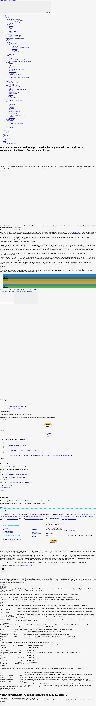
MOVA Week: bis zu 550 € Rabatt (17, 445)
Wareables (11, 84)
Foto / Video (9, 34)
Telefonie (11, 95)
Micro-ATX (12, 27)
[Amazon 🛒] (14, 373)
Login (4, 461)
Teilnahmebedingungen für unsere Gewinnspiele (14, 408)
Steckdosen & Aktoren (17, 53)
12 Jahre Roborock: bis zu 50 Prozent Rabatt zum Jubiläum (23, 450)
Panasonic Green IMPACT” (76, 232)
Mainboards (9, 78)
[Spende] (14, 316)
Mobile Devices (10, 81)
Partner (4, 137)
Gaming (71, 516)
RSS (33, 535)
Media (92, 516)
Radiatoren (11, 68)
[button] (6, 274)
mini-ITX (11, 26)
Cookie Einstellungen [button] (16, 565)
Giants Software (82, 516)
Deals (4, 141)
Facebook (34, 529)
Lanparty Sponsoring (11, 143)
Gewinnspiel (75, 516)
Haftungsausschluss (8, 531)
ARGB (19, 514)
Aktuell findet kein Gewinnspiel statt (18, 406)
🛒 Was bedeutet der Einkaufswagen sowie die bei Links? (13, 538)
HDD (10, 58)
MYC (1, 519)
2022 (1, 514)
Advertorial (8, 138)
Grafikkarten (9, 40)
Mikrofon (11, 116)
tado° (1, 166)
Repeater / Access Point (14, 92)
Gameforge (67, 516)
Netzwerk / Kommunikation (12, 85)
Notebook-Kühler (13, 76)
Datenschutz (6, 530)
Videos (4, 134)
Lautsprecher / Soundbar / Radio (16, 115)
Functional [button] (2, 665)
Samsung (38, 519)
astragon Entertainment (42, 514)
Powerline (11, 91)
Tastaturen (11, 23)
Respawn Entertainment (14, 519)
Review (8, 472)
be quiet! (2, 516)
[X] (14, 362)
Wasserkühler (12, 70)
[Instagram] (14, 350)
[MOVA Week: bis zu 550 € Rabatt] (6, 445)
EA (43, 516)
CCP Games (14, 516)
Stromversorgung (10, 120)
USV (10, 124)
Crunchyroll (26, 516)
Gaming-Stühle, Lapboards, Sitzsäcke (15, 38)
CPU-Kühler (12, 66)
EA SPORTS (48, 516)
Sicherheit (14, 50)
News (4, 15)
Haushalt (8, 42)
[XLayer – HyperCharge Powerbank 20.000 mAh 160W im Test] (16, 482)
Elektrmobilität (9, 32)
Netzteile (11, 122)
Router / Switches (13, 93)
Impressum (6, 528)
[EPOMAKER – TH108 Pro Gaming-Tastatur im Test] (13, 474)
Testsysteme (9, 131)
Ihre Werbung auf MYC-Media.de (12, 535)
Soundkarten (12, 118)
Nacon (5, 519)
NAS (10, 88)
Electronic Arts (58, 516)
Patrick (54, 164)
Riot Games (31, 519)
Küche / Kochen (13, 43)
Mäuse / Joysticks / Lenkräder (16, 20)
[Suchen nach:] (7, 303)
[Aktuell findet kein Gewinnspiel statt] (6, 406)
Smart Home (12, 45)
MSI (94, 516)
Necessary (4, 586)
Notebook (8, 96)
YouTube (34, 531)
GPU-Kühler (12, 73)
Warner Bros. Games (72, 519)
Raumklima (14, 49)
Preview (5, 130)
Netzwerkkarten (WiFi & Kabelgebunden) (19, 89)
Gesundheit (8, 39)
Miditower (11, 28)
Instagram (34, 532)
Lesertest (8, 128)
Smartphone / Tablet (14, 82)
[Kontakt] (14, 397)
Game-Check (6, 135)
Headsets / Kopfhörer (14, 114)
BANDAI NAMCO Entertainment (63, 514)
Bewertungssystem (10, 132)
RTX (35, 519)
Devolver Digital (33, 516)
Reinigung (11, 54)
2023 (4, 514)
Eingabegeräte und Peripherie (13, 19)
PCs (7, 101)
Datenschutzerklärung (27, 565)
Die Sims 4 (39, 516)
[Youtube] (14, 339)
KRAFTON (88, 516)
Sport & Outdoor (10, 126)
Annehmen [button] (3, 565)
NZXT (8, 519)
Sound (7, 112)
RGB (27, 519)
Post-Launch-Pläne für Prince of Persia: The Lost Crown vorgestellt (16, 291)
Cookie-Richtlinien (8, 532)
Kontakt (5, 142)
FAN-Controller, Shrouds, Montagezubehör (19, 77)
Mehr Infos (3, 507)
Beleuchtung (15, 46)
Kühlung (8, 62)
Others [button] (1, 639)
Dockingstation (12, 97)
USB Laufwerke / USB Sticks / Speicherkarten (20, 61)
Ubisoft (59, 519)
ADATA (6, 514)
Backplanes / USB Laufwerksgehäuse (18, 59)
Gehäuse (8, 24)
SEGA (41, 519)
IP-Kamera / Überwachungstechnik (17, 36)
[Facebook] (14, 327)
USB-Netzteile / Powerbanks (16, 123)
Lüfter (10, 65)
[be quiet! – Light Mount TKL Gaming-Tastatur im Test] (13, 467)
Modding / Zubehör (13, 31)
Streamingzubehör (10, 119)
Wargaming (65, 519)
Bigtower (11, 30)
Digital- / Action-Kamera (15, 35)
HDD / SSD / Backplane (12, 55)
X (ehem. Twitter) (36, 533)
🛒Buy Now (3, 472)
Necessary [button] (2, 584)
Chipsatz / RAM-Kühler (14, 74)
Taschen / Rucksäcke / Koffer (16, 100)
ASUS (51, 514)
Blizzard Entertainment (8, 516)
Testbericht (52, 518)
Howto (4, 139)
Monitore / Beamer (10, 80)
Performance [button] (3, 591)
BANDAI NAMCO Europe (80, 514)
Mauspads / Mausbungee (15, 22)
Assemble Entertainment (27, 514)
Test (45, 518)
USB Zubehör (9, 127)
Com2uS (21, 516)
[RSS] (14, 385)
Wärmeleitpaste (12, 72)
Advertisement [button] (3, 622)
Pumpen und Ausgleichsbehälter (16, 69)
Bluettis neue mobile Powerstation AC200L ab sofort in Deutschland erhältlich (18, 289)
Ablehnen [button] (8, 565)
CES (18, 516)
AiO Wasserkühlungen (14, 63)
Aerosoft (9, 514)
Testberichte (6, 16)
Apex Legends (14, 514)
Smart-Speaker (15, 51)
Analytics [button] (2, 602)
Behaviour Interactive (91, 514)
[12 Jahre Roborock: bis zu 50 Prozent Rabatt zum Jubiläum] (6, 450)
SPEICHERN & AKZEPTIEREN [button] (8, 688)
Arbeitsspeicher (9, 17)
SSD (10, 57)
